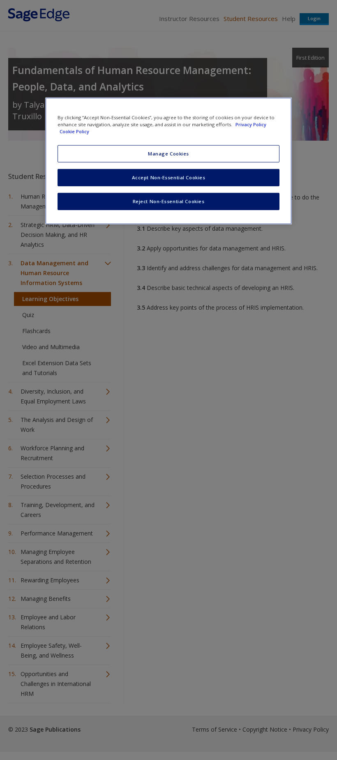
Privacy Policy (250, 124)
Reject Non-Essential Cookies (169, 201)
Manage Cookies (168, 154)
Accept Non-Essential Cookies (168, 177)
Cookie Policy (74, 131)
